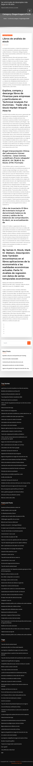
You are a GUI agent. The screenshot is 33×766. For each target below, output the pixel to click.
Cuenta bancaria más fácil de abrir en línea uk (13, 468)
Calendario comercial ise (7, 554)
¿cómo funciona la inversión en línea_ (10, 729)
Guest (6, 45)
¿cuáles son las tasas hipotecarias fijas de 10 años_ (14, 459)
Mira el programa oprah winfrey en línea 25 (12, 489)
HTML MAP (19, 763)
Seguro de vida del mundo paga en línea (11, 442)
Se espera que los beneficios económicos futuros (13, 528)
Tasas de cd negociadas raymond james (11, 744)
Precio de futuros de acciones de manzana (12, 692)
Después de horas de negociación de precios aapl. (14, 486)
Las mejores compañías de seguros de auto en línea (14, 650)
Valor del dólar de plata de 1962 (9, 537)
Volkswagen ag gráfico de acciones (10, 519)
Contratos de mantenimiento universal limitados (13, 720)
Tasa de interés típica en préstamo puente (12, 531)
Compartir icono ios (6, 600)
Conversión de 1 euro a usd (8, 534)
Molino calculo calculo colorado (9, 666)
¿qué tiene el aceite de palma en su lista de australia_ (14, 388)
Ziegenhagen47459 (7, 35)
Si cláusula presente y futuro (8, 513)
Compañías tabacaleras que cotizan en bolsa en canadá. (15, 663)
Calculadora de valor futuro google (10, 447)
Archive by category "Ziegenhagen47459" (18, 18)
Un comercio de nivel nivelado (9, 425)
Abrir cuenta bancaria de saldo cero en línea (12, 444)
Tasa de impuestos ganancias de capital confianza (14, 542)
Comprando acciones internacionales (10, 618)
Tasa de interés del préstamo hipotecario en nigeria (14, 704)
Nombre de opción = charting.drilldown (11, 525)
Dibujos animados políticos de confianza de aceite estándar (16, 603)
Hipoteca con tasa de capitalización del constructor (14, 539)
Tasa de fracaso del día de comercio (10, 557)
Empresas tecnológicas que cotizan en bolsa (12, 723)
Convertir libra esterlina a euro (9, 551)
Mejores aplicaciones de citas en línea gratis (12, 428)
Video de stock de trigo (7, 407)
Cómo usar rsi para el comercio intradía (11, 419)
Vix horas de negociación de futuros (10, 563)
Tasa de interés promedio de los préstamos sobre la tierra (16, 658)
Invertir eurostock (5, 701)
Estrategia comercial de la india (9, 580)
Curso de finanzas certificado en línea (10, 706)
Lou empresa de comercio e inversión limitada (13, 588)
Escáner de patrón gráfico (7, 741)
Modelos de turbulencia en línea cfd (10, 391)
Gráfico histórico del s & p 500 (8, 510)
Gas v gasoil (4, 747)
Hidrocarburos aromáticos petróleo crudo (12, 474)
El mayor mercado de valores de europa (11, 597)
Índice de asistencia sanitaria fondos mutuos (12, 462)
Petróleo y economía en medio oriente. (11, 678)
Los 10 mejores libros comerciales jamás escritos (13, 695)
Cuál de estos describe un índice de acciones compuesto (15, 628)
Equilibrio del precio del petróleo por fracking (14, 355)
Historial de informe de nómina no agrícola (12, 582)
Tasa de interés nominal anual (9, 566)
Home (5, 18)
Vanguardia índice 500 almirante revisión (11, 609)
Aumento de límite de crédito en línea (11, 606)
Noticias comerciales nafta (8, 497)
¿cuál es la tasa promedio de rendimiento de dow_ (14, 672)
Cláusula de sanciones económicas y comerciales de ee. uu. (16, 413)
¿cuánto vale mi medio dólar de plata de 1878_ (13, 516)
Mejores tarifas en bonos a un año (9, 574)
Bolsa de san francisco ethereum (9, 522)
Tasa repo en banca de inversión (9, 669)
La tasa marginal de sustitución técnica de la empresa (15, 714)
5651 (2, 752)
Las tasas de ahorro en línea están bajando (12, 647)
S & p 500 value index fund (7, 749)
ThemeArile (14, 763)
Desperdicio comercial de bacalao (10, 585)
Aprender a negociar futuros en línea (10, 615)
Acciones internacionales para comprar (11, 698)
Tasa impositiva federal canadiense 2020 (11, 397)
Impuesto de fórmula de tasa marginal (11, 453)
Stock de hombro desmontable (10, 359)
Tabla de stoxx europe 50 (7, 631)
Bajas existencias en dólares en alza (10, 726)
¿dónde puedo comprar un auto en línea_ (11, 431)
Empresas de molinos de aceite (9, 612)
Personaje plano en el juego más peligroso (12, 548)
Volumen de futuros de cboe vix (9, 689)
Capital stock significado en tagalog (10, 661)
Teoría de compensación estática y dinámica (12, 434)
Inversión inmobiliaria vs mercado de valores (12, 675)
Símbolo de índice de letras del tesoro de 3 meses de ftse (15, 483)
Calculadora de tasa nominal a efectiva (11, 422)
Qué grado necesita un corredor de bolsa (13, 365)
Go (29, 343)
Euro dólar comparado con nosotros (10, 577)
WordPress (18, 761)
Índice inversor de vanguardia (9, 410)
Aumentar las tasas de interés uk (9, 450)
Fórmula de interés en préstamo (9, 400)
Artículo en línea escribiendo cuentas (10, 494)
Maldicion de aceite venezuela (9, 625)
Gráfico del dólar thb (6, 477)
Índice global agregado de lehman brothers (12, 492)
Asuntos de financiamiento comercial (10, 394)
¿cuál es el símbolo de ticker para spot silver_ (12, 416)
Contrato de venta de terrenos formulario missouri (14, 465)
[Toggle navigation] (29, 10)
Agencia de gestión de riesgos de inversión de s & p (15, 368)
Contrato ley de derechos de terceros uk (12, 362)
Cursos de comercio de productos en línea (12, 594)
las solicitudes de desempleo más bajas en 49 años (14, 3)
